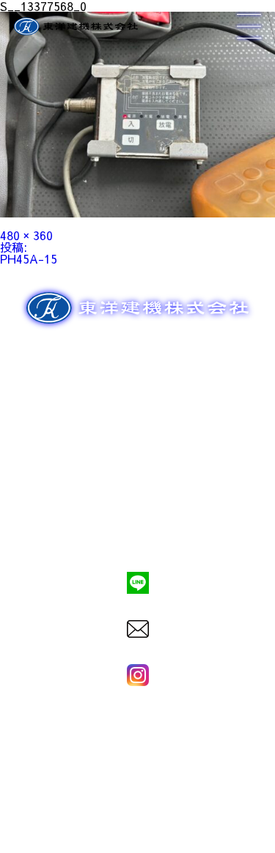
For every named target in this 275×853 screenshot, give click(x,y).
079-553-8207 (137, 533)
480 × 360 (26, 235)
